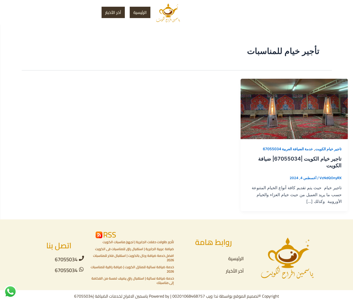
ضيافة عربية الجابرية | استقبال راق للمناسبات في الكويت (134, 249)
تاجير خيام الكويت (328, 149)
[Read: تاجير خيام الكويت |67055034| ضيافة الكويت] (294, 108)
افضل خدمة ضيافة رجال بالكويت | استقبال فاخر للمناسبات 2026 (133, 257)
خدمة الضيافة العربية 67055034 (288, 149)
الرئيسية (140, 12)
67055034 (66, 259)
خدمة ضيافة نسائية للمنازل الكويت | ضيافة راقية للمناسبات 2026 (132, 269)
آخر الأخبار (113, 12)
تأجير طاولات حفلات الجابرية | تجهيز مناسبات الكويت (138, 242)
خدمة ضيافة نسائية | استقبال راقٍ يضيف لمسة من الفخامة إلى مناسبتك (132, 280)
